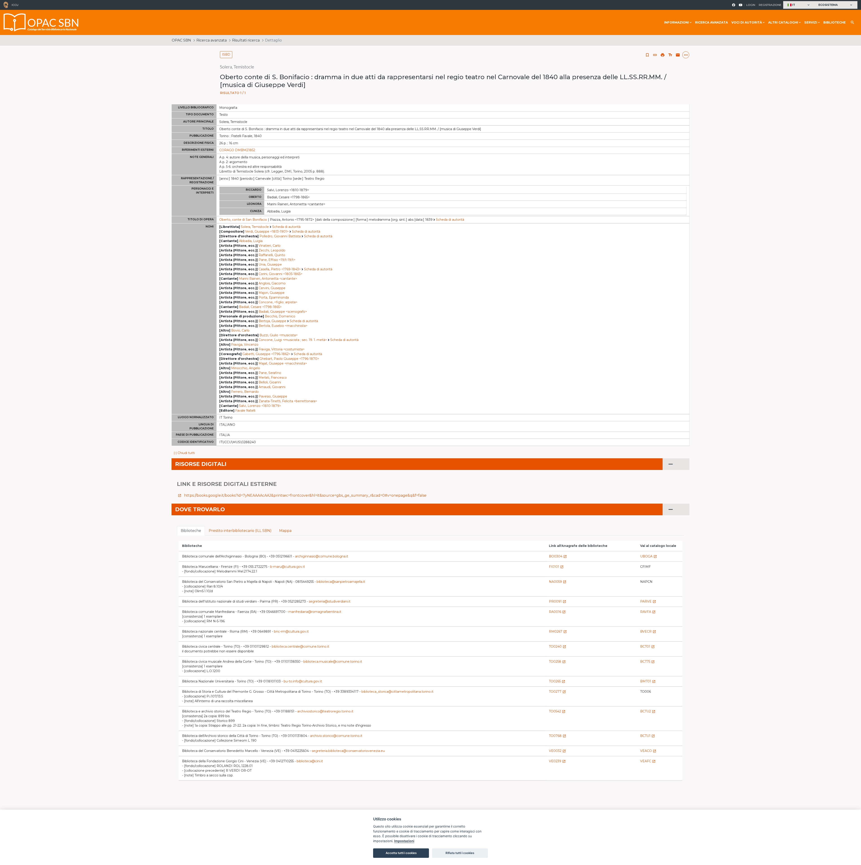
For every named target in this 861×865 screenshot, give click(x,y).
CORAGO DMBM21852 (237, 150)
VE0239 (557, 761)
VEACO (648, 751)
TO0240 (557, 646)
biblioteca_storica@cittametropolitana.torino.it (397, 692)
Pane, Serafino (270, 373)
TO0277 (557, 692)
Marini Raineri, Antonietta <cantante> (268, 279)
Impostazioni (404, 841)
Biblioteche (834, 22)
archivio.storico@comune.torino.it (336, 736)
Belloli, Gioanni (270, 382)
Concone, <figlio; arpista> (278, 302)
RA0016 (557, 612)
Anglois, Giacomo (272, 283)
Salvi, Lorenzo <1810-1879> (260, 406)
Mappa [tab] (285, 531)
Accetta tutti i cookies (401, 853)
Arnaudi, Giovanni (272, 387)
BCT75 (647, 662)
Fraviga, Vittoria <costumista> (281, 349)
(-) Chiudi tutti (184, 453)
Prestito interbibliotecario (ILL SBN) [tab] (240, 531)
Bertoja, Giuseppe (272, 321)
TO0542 (557, 711)
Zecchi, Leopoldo (272, 250)
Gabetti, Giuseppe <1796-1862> (266, 354)
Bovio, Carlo (240, 330)
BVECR (648, 631)
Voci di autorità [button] (746, 22)
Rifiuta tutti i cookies (460, 853)
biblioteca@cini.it (310, 761)
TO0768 (557, 736)
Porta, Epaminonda (274, 297)
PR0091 (557, 601)
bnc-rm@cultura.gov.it (291, 631)
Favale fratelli (245, 410)
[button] (799, 5)
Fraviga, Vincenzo (245, 345)
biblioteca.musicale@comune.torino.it (332, 662)
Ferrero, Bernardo (245, 392)
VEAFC (648, 761)
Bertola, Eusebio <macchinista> (283, 326)
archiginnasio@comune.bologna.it (321, 556)
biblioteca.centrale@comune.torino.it (300, 646)
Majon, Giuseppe (272, 293)
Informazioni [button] (676, 22)
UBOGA (648, 556)
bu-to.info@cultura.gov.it (303, 681)
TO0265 (557, 681)
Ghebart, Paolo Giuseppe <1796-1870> (289, 359)
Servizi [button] (810, 22)
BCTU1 (647, 736)
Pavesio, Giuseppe (273, 396)
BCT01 (647, 646)
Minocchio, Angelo (245, 368)
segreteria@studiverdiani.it (329, 601)
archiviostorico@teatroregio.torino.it (325, 711)
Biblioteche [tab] (191, 531)
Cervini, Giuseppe (272, 288)
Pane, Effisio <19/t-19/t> (277, 260)
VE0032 (557, 751)
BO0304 (558, 556)
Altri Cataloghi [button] (783, 22)
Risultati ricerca (246, 40)
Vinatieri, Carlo (269, 246)
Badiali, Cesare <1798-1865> (260, 307)
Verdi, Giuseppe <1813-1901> (267, 231)
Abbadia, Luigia (251, 241)
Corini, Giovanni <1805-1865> (280, 274)
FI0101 (556, 567)
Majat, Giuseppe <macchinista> (283, 363)
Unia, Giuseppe (270, 264)
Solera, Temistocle (255, 227)
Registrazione (770, 5)
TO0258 (557, 662)
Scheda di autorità (450, 220)
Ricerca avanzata (711, 22)
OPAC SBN (181, 40)
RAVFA (648, 612)
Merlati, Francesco (273, 378)
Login (750, 5)
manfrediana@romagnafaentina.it (314, 612)
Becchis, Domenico (280, 316)
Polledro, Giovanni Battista (280, 236)
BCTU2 (647, 711)
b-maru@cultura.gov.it (287, 567)
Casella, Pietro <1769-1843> (280, 269)
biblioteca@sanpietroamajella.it (341, 582)
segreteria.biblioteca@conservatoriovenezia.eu (348, 751)
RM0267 (558, 631)
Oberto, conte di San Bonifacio (243, 220)
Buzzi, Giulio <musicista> (278, 335)
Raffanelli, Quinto (272, 255)
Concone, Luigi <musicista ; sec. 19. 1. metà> (293, 340)
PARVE (648, 601)
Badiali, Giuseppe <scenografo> (283, 312)
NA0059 (557, 582)
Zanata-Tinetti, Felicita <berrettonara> (288, 401)
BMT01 (648, 681)
